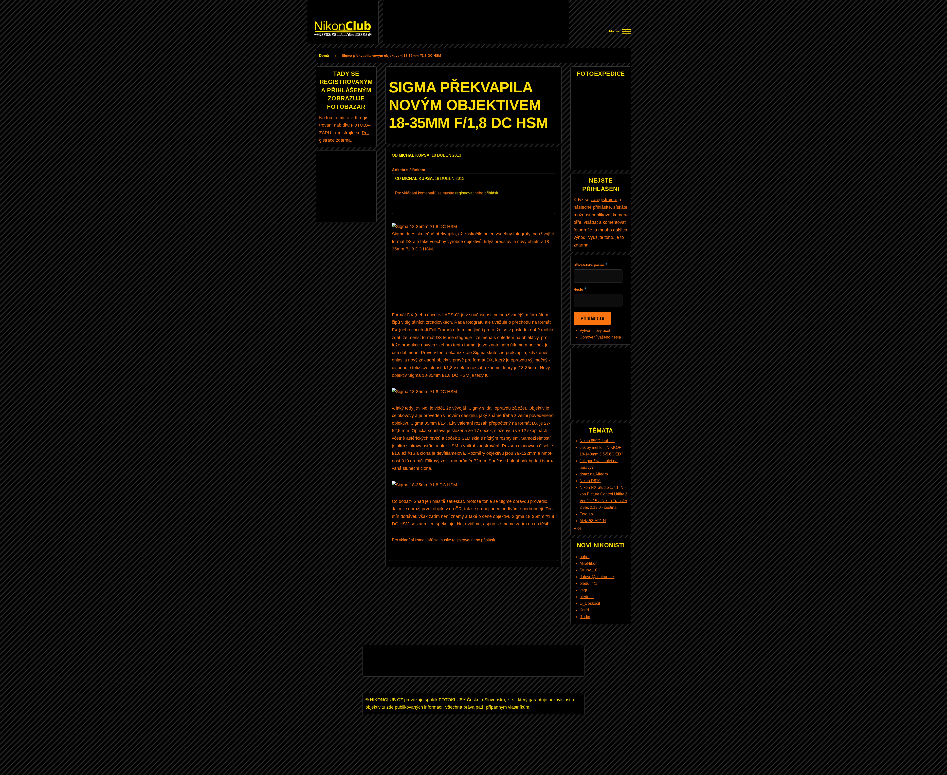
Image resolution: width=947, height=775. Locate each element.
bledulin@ (589, 583)
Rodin (585, 617)
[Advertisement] (476, 14)
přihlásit (491, 193)
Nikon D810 (590, 481)
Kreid (584, 610)
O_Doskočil (590, 603)
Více (578, 528)
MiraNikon (589, 563)
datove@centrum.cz (597, 577)
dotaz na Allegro (594, 474)
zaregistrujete (604, 199)
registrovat (464, 193)
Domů (324, 55)
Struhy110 (588, 570)
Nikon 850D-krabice (597, 441)
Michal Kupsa (414, 155)
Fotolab (586, 514)
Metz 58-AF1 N (593, 521)
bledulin (587, 597)
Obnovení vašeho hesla (600, 337)
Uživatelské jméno (589, 265)
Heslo (578, 289)
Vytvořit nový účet (595, 330)
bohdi (584, 557)
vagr (583, 590)
